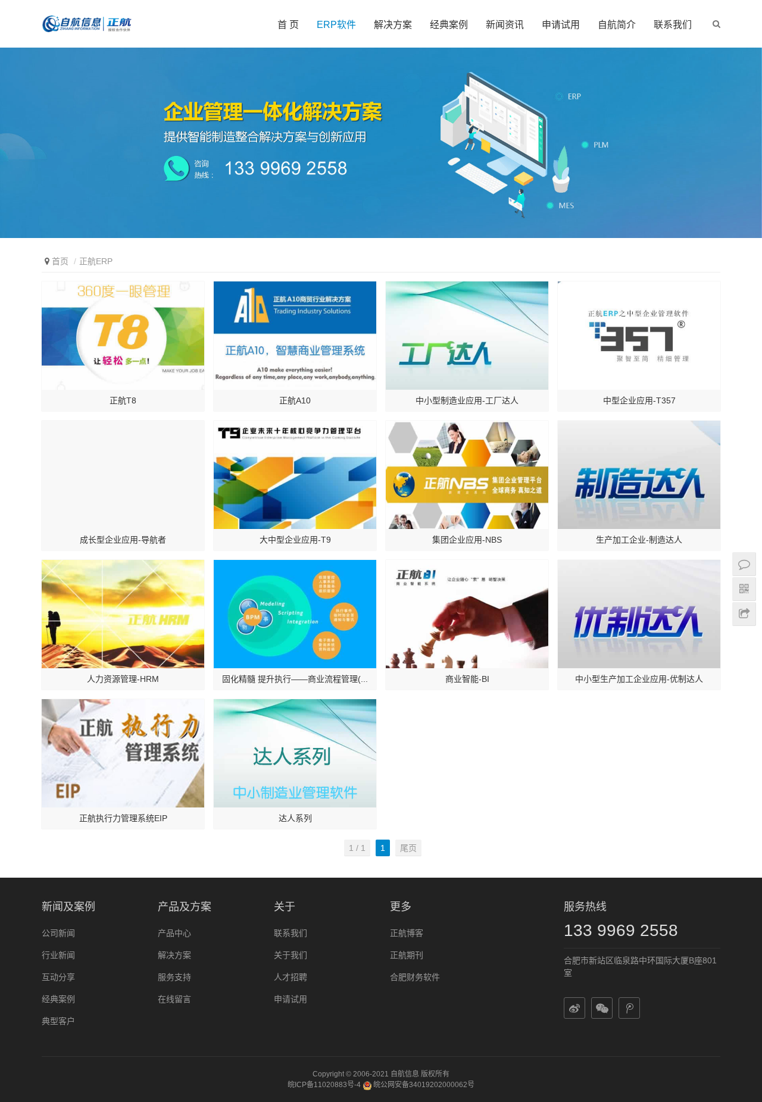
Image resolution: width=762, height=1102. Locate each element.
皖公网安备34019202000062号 (422, 1085)
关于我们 (290, 955)
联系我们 (673, 25)
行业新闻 (58, 955)
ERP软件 (336, 25)
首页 (60, 261)
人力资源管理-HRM (123, 679)
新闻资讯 (505, 25)
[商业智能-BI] (467, 614)
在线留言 (174, 999)
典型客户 (58, 1021)
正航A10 (295, 400)
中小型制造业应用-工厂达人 (467, 400)
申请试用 (561, 25)
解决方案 (393, 25)
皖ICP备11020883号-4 (324, 1085)
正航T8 (123, 400)
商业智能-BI (467, 679)
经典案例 (449, 25)
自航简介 (617, 25)
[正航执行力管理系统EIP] (123, 753)
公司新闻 (58, 933)
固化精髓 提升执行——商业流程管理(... (295, 679)
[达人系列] (295, 753)
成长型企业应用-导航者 (123, 539)
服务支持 (174, 977)
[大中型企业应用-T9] (295, 475)
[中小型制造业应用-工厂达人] (467, 335)
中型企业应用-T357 (639, 400)
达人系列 (295, 818)
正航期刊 (406, 955)
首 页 (288, 25)
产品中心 (174, 933)
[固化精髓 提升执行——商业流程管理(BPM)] (295, 614)
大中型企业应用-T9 (295, 539)
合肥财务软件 (415, 977)
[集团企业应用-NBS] (467, 475)
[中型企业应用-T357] (639, 335)
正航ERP (96, 261)
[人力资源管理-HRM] (123, 614)
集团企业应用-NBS (467, 539)
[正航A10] (295, 335)
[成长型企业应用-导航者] (123, 475)
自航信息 (405, 1074)
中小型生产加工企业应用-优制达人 (639, 679)
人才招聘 (290, 977)
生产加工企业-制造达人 (639, 539)
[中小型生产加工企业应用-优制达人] (639, 614)
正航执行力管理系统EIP (123, 818)
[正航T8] (123, 335)
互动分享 (58, 977)
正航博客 (406, 933)
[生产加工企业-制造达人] (639, 475)
